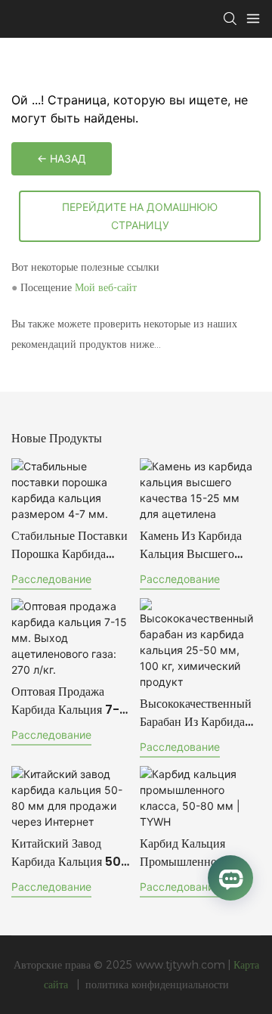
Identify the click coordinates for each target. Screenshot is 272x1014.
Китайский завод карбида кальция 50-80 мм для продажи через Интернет (69, 853)
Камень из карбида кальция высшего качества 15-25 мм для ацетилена (192, 545)
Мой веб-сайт (106, 287)
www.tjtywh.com (182, 965)
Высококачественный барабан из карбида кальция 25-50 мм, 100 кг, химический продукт (196, 713)
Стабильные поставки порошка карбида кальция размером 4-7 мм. (69, 545)
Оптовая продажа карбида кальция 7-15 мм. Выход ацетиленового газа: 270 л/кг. (71, 701)
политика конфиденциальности (155, 984)
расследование (51, 578)
